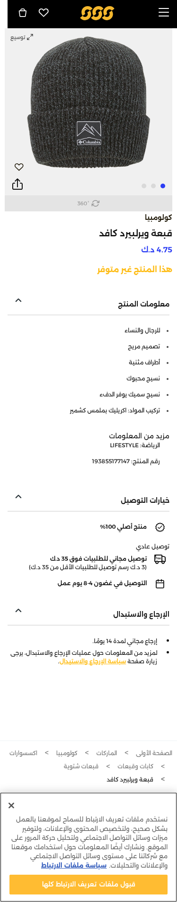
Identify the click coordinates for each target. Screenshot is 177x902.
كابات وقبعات (135, 766)
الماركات (106, 753)
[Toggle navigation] (164, 13)
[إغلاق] (11, 805)
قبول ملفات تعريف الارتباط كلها (88, 884)
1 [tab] (163, 186)
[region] (88, 847)
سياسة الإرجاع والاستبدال (92, 661)
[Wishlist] (44, 13)
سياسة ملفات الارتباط (74, 865)
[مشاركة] (17, 184)
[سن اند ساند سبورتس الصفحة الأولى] (97, 12)
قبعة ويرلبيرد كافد (130, 779)
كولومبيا (158, 217)
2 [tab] (153, 186)
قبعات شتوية (81, 766)
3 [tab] (144, 186)
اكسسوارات (23, 753)
